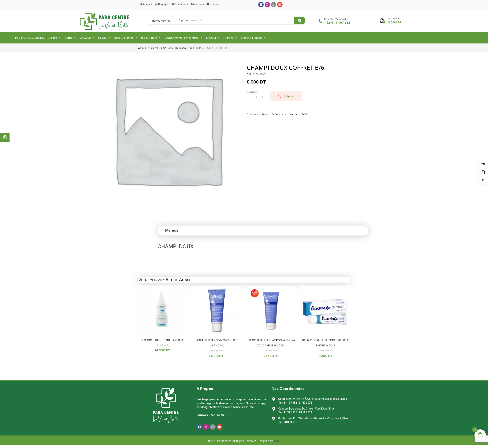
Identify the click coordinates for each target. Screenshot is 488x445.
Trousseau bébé (184, 48)
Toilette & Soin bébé (161, 48)
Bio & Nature (149, 37)
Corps (68, 37)
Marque (171, 230)
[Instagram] (267, 4)
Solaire (102, 37)
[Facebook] (261, 4)
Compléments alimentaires (182, 37)
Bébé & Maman (124, 37)
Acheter (289, 96)
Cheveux (85, 37)
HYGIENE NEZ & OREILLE (30, 37)
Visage (53, 37)
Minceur (211, 37)
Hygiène (229, 37)
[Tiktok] (273, 4)
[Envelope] (280, 4)
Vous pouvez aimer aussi (164, 280)
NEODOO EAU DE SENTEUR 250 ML (162, 340)
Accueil (142, 48)
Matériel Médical (251, 37)
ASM (276, 441)
